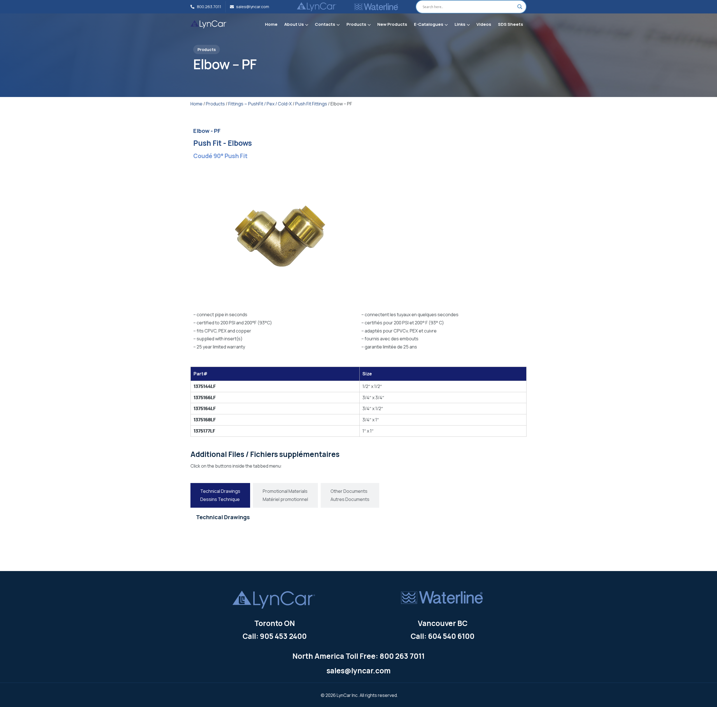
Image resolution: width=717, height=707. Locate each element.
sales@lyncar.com (359, 671)
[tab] (220, 495)
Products (215, 104)
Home (196, 104)
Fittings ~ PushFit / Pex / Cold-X (260, 104)
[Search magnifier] (520, 7)
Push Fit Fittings (311, 104)
